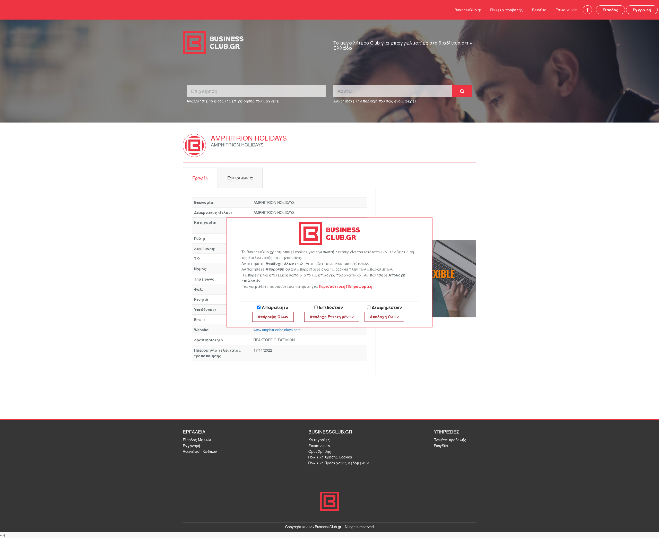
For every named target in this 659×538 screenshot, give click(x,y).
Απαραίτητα (275, 307)
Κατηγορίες (319, 439)
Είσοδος (610, 9)
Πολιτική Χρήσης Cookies (330, 456)
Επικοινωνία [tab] (240, 178)
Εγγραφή (642, 9)
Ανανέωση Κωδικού (200, 451)
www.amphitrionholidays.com (277, 329)
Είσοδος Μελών (197, 439)
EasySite (539, 9)
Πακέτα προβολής (506, 9)
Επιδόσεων (331, 307)
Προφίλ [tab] (200, 178)
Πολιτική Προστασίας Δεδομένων (338, 462)
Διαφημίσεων (387, 307)
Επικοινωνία (567, 9)
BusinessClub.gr (468, 9)
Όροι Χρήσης (319, 451)
